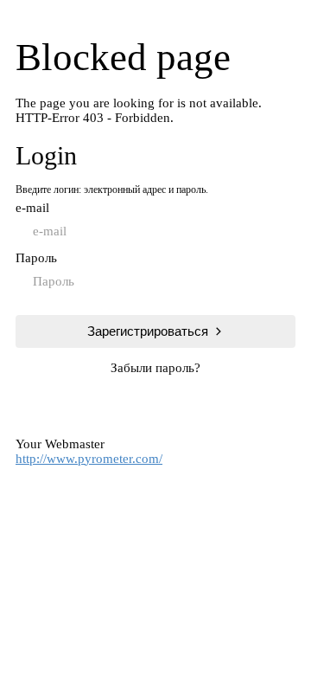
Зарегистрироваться (147, 331)
